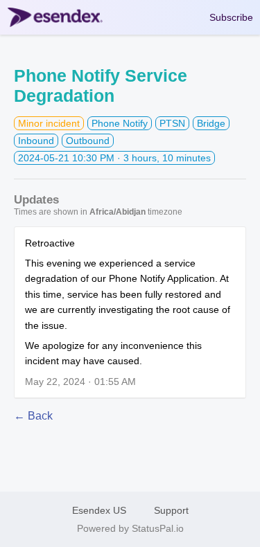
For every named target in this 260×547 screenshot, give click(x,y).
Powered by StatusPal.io (130, 528)
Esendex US (99, 510)
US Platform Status (60, 17)
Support (171, 510)
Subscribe (231, 17)
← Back (33, 416)
